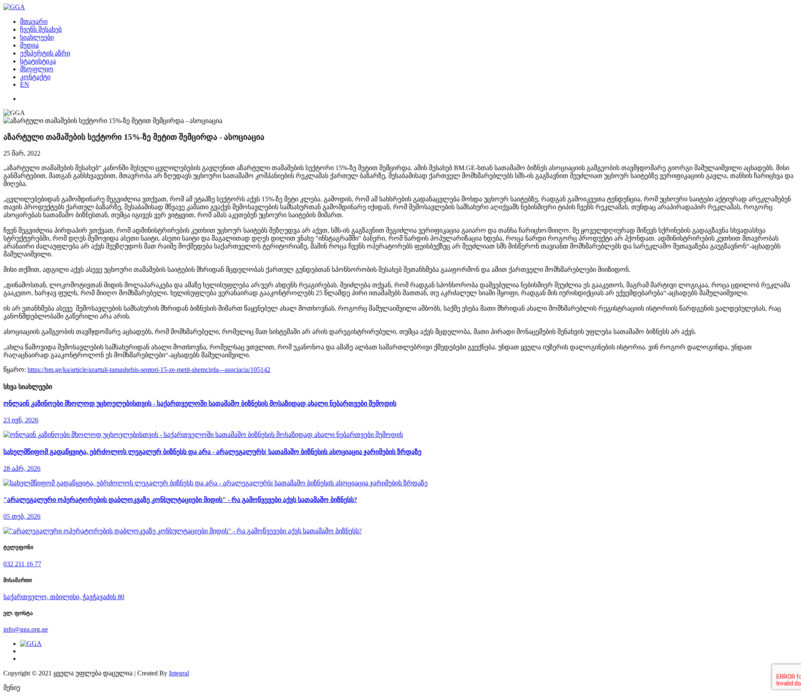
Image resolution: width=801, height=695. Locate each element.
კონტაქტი (35, 76)
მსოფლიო (36, 69)
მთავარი (34, 21)
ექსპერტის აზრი (45, 53)
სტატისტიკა (38, 61)
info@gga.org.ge (25, 629)
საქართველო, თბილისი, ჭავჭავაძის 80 (63, 596)
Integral (179, 673)
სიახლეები (37, 37)
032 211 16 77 (22, 563)
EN (24, 84)
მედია (29, 45)
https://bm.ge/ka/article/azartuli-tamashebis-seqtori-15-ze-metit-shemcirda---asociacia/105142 (149, 369)
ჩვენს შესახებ (41, 29)
